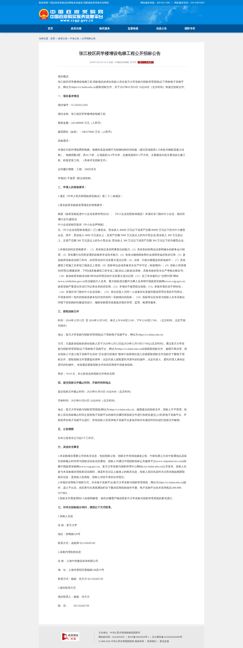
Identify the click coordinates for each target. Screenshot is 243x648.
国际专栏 (190, 28)
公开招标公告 (89, 38)
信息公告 (161, 28)
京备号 (138, 637)
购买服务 (104, 28)
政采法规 (76, 28)
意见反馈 (164, 641)
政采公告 (62, 38)
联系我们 (152, 641)
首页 (50, 28)
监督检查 (133, 28)
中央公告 (74, 38)
